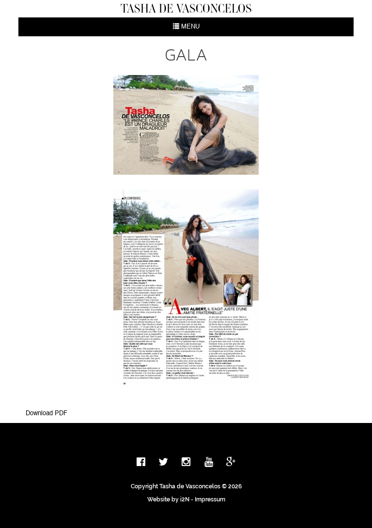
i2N (184, 499)
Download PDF (46, 413)
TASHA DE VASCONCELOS (186, 8)
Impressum (210, 499)
